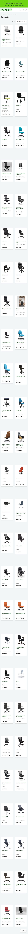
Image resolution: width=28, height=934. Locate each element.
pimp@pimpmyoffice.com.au (18, 5)
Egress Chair (18, 410)
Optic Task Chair (19, 918)
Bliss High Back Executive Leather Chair (20, 208)
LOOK (17, 681)
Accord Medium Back (6, 71)
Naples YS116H (5, 850)
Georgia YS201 (19, 545)
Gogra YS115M (5, 579)
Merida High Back (5, 749)
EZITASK (4, 478)
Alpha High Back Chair (20, 71)
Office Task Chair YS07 (6, 884)
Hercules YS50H (19, 579)
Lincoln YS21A (5, 681)
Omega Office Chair (6, 918)
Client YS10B (4, 274)
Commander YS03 (20, 274)
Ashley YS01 (4, 139)
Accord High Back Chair (21, 37)
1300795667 (7, 5)
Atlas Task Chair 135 (20, 139)
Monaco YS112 (5, 816)
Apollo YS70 (18, 105)
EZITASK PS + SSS (19, 478)
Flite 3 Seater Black (6, 511)
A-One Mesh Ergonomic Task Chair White (6, 39)
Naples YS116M (19, 850)
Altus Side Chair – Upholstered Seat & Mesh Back (6, 107)
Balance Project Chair (6, 173)
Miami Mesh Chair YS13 (21, 782)
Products (7, 14)
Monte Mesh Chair (20, 816)
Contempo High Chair (6, 308)
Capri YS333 (4, 241)
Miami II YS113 (19, 749)
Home (2, 14)
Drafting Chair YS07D (20, 376)
